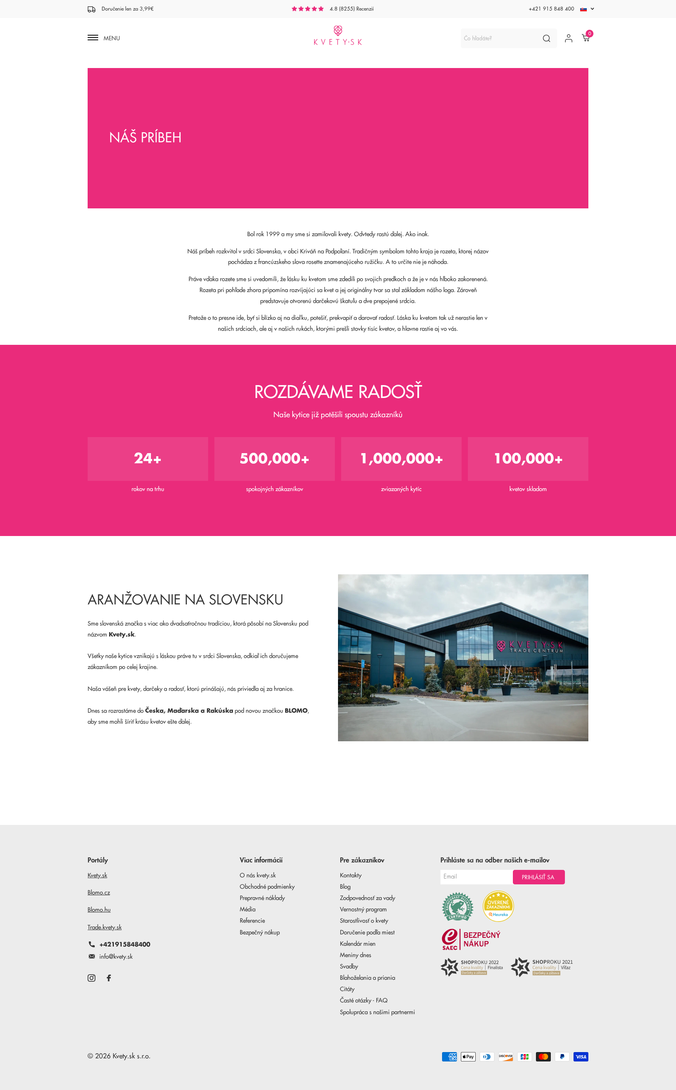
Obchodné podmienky (267, 887)
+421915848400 (124, 945)
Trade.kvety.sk (105, 927)
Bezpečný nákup (260, 933)
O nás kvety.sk (258, 875)
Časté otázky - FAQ (364, 1001)
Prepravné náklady (262, 898)
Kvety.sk (97, 875)
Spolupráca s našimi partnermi (377, 1012)
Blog (345, 887)
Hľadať (546, 38)
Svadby (349, 967)
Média (247, 910)
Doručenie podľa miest (367, 933)
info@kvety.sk (116, 957)
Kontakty (350, 875)
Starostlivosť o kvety (364, 921)
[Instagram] (91, 978)
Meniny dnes (355, 955)
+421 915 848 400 (551, 8)
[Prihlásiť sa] (568, 38)
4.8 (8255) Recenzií (352, 8)
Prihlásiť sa (539, 877)
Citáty (347, 989)
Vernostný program (363, 910)
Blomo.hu (99, 910)
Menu (111, 38)
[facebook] (109, 978)
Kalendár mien (358, 944)
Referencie (252, 921)
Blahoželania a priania (367, 978)
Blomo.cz (99, 893)
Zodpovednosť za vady (367, 898)
